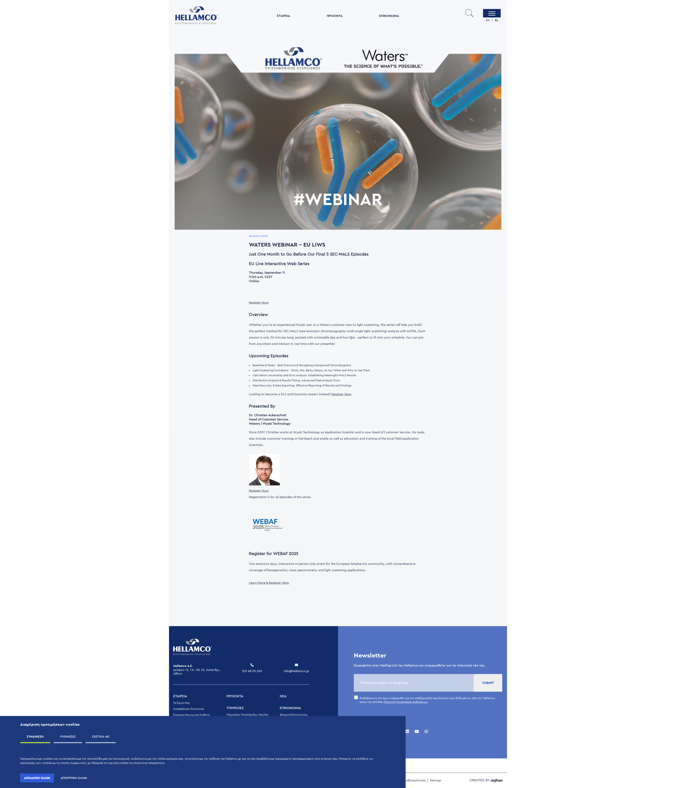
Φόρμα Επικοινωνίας (294, 714)
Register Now (259, 302)
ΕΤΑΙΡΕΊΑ (283, 16)
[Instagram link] (426, 731)
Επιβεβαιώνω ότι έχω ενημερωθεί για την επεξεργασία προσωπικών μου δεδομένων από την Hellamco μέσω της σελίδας (427, 700)
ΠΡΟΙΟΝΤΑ (335, 16)
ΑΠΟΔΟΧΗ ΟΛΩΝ (37, 778)
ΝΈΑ (283, 696)
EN (487, 20)
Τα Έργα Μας (181, 703)
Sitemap (435, 780)
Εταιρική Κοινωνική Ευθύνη (191, 714)
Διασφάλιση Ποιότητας (188, 709)
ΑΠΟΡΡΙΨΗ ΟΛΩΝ (74, 778)
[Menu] (491, 13)
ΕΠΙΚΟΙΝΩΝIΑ (389, 16)
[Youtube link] (417, 731)
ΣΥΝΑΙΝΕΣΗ (35, 736)
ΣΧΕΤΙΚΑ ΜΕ (100, 736)
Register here (341, 394)
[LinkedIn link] (407, 731)
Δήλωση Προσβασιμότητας (407, 780)
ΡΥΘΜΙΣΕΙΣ (68, 736)
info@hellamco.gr (296, 671)
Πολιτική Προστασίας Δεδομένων (406, 702)
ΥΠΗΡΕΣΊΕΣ (235, 708)
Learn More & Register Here (269, 582)
